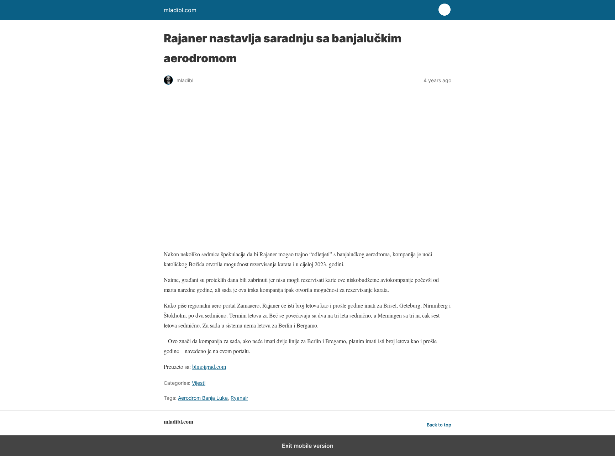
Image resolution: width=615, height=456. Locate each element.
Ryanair (239, 398)
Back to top (439, 425)
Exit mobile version (307, 445)
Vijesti (198, 383)
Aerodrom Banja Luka (203, 398)
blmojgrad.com (209, 366)
